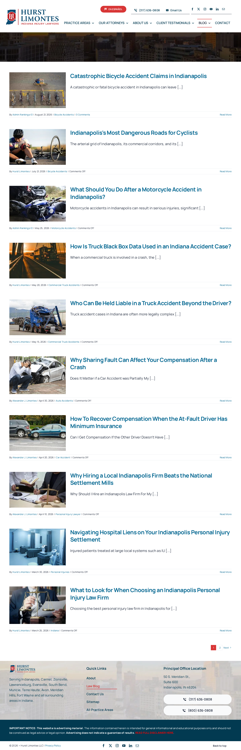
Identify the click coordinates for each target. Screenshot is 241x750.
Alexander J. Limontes (25, 400)
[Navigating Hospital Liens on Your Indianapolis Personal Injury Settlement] (37, 547)
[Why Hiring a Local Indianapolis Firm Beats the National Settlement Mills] (37, 490)
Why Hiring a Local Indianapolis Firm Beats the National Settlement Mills (141, 479)
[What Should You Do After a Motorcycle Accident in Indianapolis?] (37, 204)
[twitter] (198, 9)
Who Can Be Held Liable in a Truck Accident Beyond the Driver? (150, 303)
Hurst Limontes (21, 171)
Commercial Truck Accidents (64, 285)
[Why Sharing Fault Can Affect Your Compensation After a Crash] (37, 375)
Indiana (55, 630)
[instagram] (205, 9)
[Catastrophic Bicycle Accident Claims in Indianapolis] (37, 90)
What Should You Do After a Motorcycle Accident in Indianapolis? (136, 193)
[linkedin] (217, 9)
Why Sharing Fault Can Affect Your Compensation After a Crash (143, 363)
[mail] (223, 9)
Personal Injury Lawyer (68, 514)
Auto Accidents (64, 400)
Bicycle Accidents (64, 114)
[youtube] (211, 9)
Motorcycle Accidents (64, 228)
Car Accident (63, 457)
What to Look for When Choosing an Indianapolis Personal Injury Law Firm (145, 593)
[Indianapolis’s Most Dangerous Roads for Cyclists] (37, 147)
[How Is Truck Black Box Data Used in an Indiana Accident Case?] (37, 260)
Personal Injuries (60, 572)
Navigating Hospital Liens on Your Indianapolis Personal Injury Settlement (150, 535)
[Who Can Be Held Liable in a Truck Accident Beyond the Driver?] (37, 317)
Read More (226, 114)
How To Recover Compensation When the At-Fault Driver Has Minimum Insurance (148, 422)
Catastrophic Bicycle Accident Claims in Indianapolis (138, 76)
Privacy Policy (53, 745)
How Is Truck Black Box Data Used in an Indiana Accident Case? (150, 246)
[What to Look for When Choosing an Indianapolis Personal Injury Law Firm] (37, 605)
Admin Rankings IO (23, 114)
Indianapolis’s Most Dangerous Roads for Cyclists (134, 132)
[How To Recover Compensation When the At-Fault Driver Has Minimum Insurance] (37, 433)
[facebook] (192, 9)
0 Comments (83, 114)
